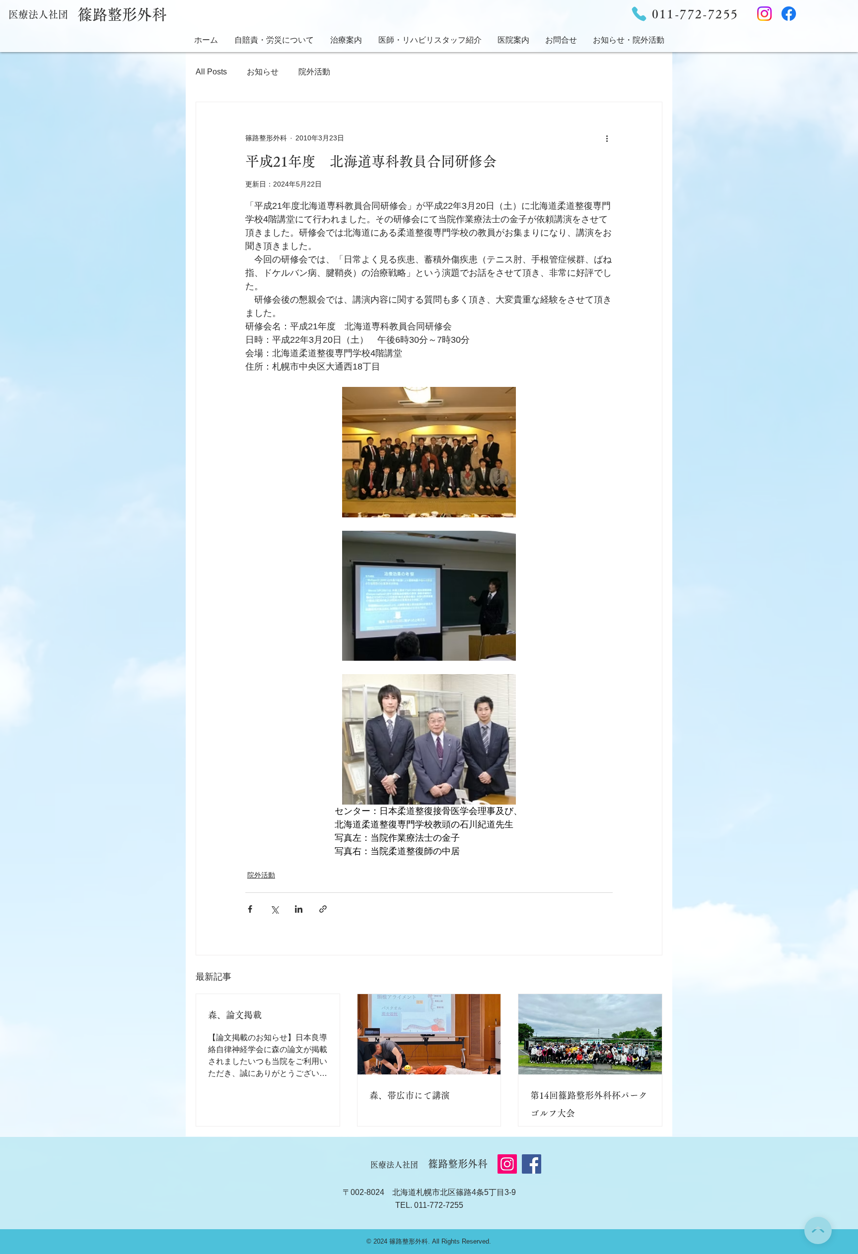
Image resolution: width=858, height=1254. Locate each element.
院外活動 (314, 71)
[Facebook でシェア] (250, 909)
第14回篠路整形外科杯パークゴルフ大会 (588, 1104)
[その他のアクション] (607, 138)
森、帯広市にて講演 (409, 1095)
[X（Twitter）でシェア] (274, 909)
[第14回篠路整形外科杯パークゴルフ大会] (590, 1034)
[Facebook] (788, 13)
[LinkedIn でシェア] (298, 909)
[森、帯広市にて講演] (429, 1034)
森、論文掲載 (235, 1014)
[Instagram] (764, 13)
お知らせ (263, 71)
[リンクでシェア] (323, 909)
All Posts (211, 71)
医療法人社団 (38, 14)
